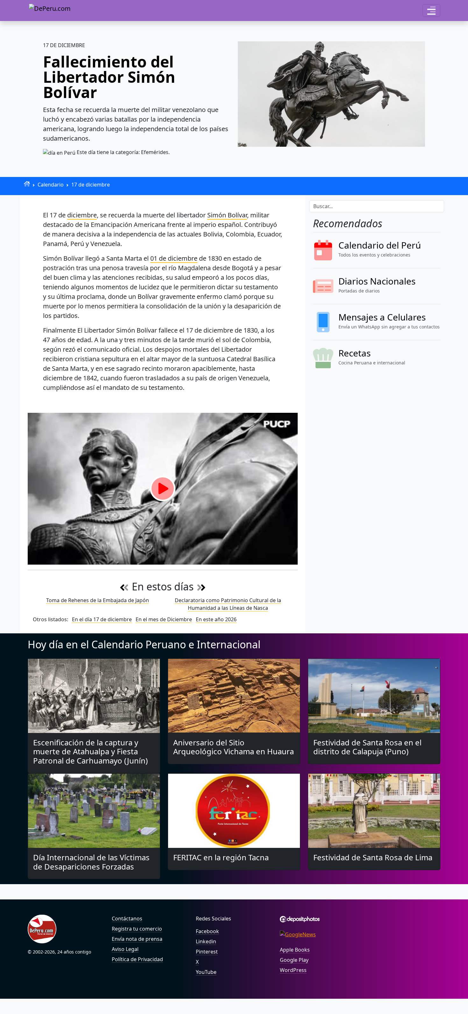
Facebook (207, 931)
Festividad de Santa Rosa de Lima (372, 857)
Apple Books (295, 949)
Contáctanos (127, 918)
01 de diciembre (173, 258)
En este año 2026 (216, 619)
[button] (431, 10)
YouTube (206, 971)
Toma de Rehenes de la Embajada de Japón (97, 600)
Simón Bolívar (227, 215)
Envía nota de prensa (137, 938)
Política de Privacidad (137, 959)
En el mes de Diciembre (164, 619)
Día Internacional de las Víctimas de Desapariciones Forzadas (91, 862)
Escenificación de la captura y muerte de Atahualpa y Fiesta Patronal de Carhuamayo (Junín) (90, 751)
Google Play (294, 959)
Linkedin (206, 941)
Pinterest (207, 951)
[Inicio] (27, 184)
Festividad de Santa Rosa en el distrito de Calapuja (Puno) (367, 747)
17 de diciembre (90, 184)
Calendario (51, 184)
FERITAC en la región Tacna (221, 857)
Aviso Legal (125, 949)
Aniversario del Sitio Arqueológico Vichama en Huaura (233, 747)
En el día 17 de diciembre (102, 619)
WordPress (293, 970)
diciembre (82, 215)
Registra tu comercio (137, 928)
